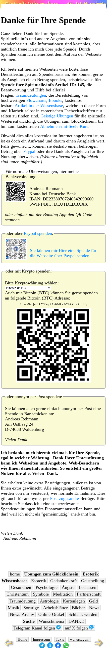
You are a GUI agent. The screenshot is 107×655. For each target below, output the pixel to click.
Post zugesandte (64, 498)
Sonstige (31, 607)
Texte (60, 639)
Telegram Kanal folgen (34, 628)
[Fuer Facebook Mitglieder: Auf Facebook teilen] (58, 647)
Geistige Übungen (57, 115)
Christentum (17, 594)
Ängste (68, 587)
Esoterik (38, 580)
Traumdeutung (22, 601)
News (94, 607)
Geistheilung (92, 580)
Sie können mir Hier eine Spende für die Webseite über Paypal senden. (63, 253)
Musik (13, 607)
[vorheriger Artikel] (7, 647)
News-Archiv (22, 614)
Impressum (41, 639)
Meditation (63, 594)
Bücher (78, 607)
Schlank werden (82, 614)
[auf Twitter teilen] (50, 647)
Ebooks (55, 100)
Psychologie (46, 587)
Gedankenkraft (63, 580)
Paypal (29, 151)
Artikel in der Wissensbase (39, 105)
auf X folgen (77, 628)
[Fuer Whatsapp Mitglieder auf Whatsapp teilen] (66, 647)
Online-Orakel (51, 614)
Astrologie (49, 601)
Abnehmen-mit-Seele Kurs (64, 126)
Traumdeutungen (31, 95)
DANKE (76, 621)
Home (22, 639)
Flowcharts (36, 100)
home (15, 574)
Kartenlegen (74, 601)
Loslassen (87, 587)
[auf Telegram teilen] (42, 647)
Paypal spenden (38, 233)
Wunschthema (51, 621)
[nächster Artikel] (99, 647)
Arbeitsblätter (55, 607)
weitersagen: (79, 639)
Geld (93, 601)
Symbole (41, 594)
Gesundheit (21, 587)
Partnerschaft (89, 594)
